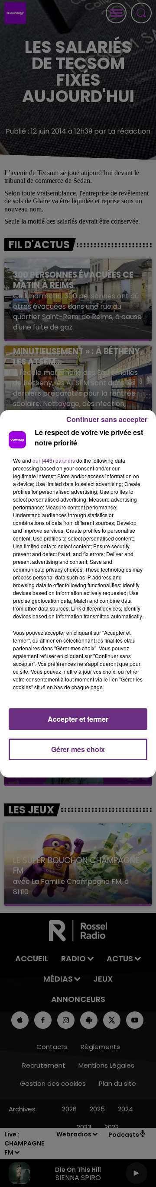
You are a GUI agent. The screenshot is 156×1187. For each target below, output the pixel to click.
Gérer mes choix (78, 749)
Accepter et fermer (78, 719)
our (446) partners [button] (53, 460)
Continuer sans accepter (106, 419)
